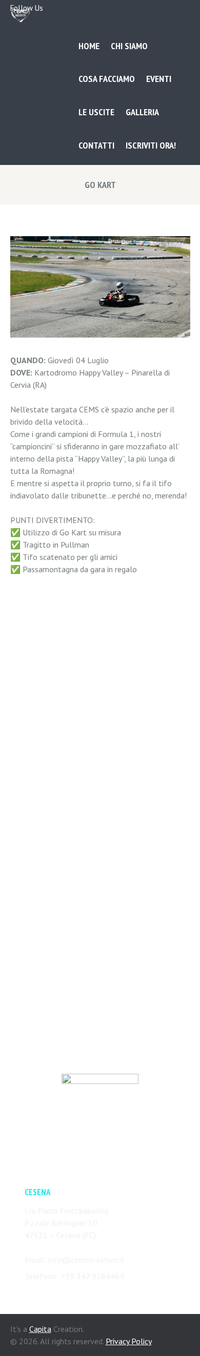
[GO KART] (100, 287)
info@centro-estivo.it (86, 1260)
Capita (40, 1329)
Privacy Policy (129, 1341)
